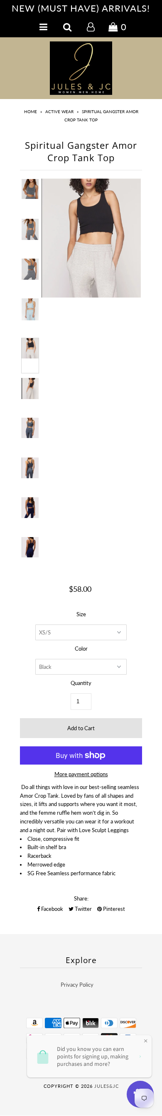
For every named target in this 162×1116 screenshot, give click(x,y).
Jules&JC (106, 1086)
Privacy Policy (77, 984)
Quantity (81, 683)
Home (30, 111)
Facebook (51, 908)
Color (81, 648)
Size (81, 614)
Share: (81, 898)
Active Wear (59, 111)
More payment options (81, 774)
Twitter (83, 908)
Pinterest (113, 908)
